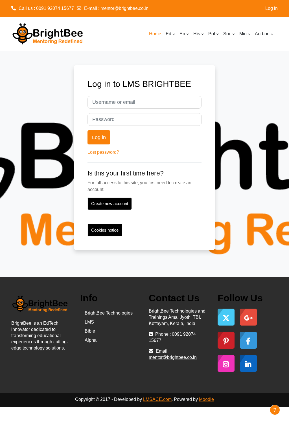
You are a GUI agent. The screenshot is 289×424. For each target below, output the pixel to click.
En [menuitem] (182, 33)
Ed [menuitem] (168, 33)
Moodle (206, 399)
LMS (89, 322)
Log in (271, 8)
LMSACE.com (157, 399)
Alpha (91, 340)
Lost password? (103, 152)
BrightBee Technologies (109, 313)
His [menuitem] (196, 33)
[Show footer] (275, 410)
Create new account (109, 203)
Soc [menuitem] (227, 33)
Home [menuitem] (155, 33)
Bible (90, 331)
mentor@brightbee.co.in (124, 8)
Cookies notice (105, 230)
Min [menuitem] (243, 33)
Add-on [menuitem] (262, 33)
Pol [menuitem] (211, 33)
